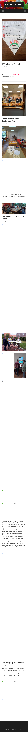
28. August (16, 74)
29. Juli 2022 (5, 66)
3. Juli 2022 (5, 665)
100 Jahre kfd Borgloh (11, 64)
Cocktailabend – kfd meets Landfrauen (13, 217)
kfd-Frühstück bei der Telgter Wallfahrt (11, 120)
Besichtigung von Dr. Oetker (13, 663)
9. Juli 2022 (5, 123)
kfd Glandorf (14, 4)
